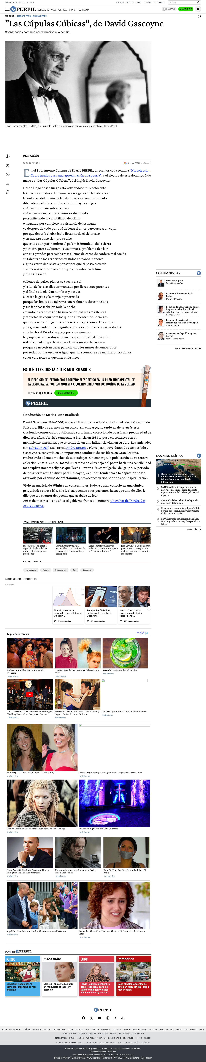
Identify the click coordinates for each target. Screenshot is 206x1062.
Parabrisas (103, 1034)
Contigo (80, 1038)
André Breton (76, 447)
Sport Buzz (128, 1038)
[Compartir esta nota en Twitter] (7, 165)
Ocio (87, 1029)
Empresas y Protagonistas (135, 1029)
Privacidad (103, 1043)
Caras (138, 2)
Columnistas (168, 273)
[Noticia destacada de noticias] (22, 959)
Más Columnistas (186, 348)
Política (62, 10)
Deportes (79, 1029)
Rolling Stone (114, 1038)
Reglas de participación (128, 1043)
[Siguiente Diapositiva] (149, 608)
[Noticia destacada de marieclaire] (59, 959)
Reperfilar (106, 1029)
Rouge (113, 1034)
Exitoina (170, 1029)
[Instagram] (107, 1018)
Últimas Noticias (47, 10)
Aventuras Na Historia (96, 1038)
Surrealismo (60, 570)
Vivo (186, 1029)
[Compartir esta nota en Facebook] (7, 156)
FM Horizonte (138, 1034)
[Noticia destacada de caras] (96, 959)
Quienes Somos (76, 1043)
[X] (91, 1018)
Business (120, 2)
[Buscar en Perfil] (198, 2)
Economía (36, 1029)
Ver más (192, 529)
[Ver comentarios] (198, 17)
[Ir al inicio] (23, 9)
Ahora (4, 1029)
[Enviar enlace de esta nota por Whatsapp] (7, 174)
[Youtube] (99, 1018)
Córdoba (95, 1029)
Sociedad (84, 10)
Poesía (46, 570)
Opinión (72, 10)
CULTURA (9, 16)
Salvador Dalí (38, 447)
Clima (70, 1029)
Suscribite (185, 9)
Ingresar (171, 9)
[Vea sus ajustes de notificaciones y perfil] (198, 9)
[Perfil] (24, 951)
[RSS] (115, 1018)
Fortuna (92, 1034)
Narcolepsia (31, 570)
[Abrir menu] (7, 9)
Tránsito (145, 1043)
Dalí (74, 570)
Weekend (83, 1034)
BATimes (126, 1034)
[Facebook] (83, 1018)
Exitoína (147, 2)
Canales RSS (61, 1043)
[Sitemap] (122, 1018)
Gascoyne (87, 570)
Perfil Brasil (159, 2)
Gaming (179, 1029)
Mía (119, 1034)
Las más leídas (169, 456)
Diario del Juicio (197, 1029)
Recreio (138, 1038)
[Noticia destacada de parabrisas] (133, 959)
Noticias (130, 2)
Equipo (113, 1043)
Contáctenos (91, 1043)
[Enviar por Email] (7, 183)
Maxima (147, 1038)
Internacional (59, 1029)
